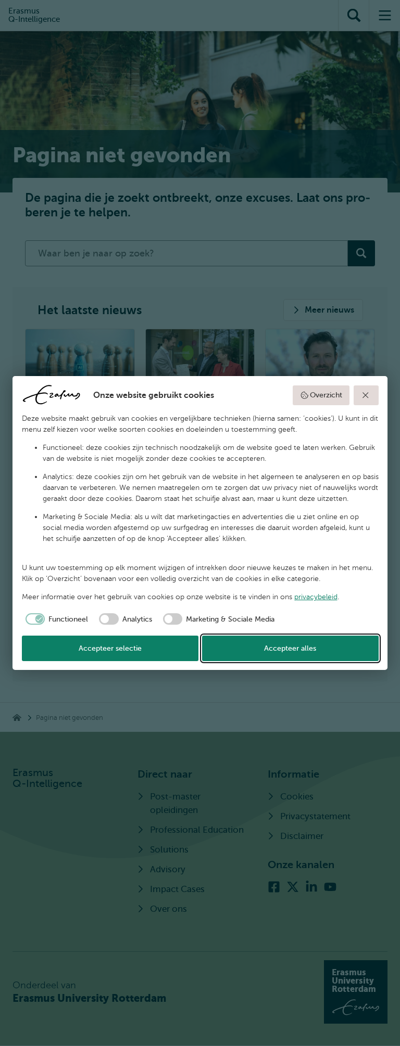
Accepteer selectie (110, 648)
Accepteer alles (290, 648)
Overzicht (326, 395)
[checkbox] (55, 619)
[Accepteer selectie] (366, 395)
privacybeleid (316, 597)
